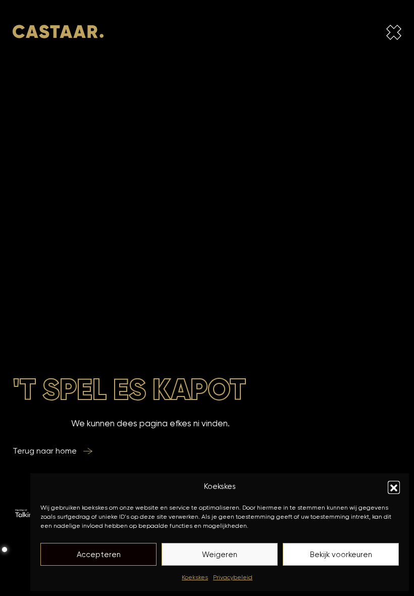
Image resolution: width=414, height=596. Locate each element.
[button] (394, 487)
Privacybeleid (232, 577)
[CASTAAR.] (58, 34)
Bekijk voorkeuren (341, 554)
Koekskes (195, 577)
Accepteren (99, 554)
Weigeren (219, 554)
